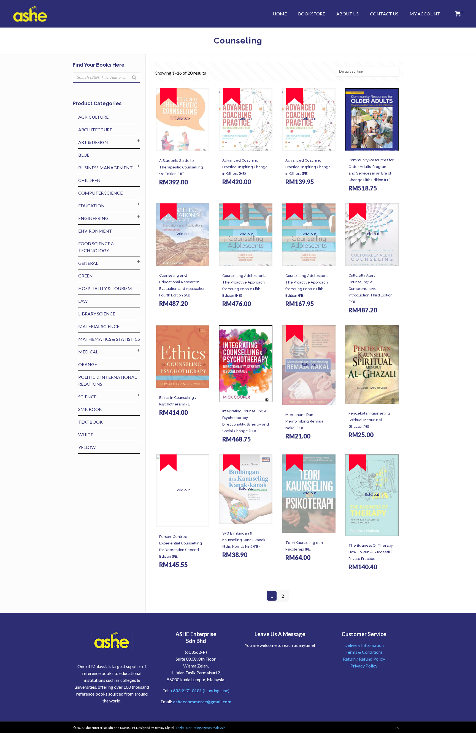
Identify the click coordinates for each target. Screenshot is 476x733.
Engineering (93, 218)
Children (89, 180)
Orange (87, 364)
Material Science (98, 326)
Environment (95, 230)
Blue (83, 154)
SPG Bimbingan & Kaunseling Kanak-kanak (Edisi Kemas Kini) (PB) (243, 540)
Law (83, 301)
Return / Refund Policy (364, 658)
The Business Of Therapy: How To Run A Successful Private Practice (371, 552)
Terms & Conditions (364, 652)
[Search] (134, 77)
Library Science (96, 313)
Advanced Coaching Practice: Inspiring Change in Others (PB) (308, 167)
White (85, 434)
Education (91, 205)
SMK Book (90, 409)
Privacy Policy (363, 665)
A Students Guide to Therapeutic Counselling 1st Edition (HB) (181, 167)
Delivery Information (364, 645)
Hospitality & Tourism (105, 288)
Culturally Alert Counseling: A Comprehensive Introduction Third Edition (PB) (370, 288)
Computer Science (100, 192)
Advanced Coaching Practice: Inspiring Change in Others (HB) (245, 167)
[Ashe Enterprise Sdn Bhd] (30, 14)
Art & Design (93, 142)
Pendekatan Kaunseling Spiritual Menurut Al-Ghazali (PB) (369, 420)
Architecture (95, 129)
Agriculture (93, 116)
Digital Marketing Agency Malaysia (200, 727)
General (88, 263)
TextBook (90, 421)
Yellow (87, 447)
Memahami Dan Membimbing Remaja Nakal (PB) (304, 421)
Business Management (105, 167)
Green (85, 275)
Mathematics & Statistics (109, 339)
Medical (88, 351)
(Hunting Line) (199, 690)
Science (87, 396)
